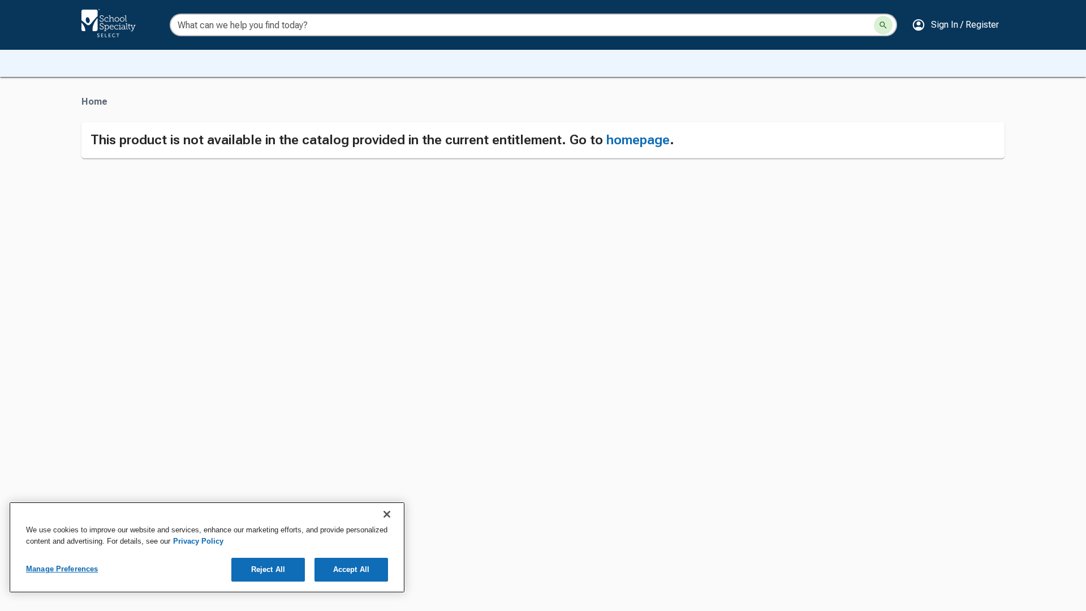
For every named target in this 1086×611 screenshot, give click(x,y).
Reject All (268, 569)
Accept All (351, 569)
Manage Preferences (62, 569)
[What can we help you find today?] (883, 25)
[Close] (386, 514)
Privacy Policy (198, 541)
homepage (638, 140)
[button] (955, 25)
